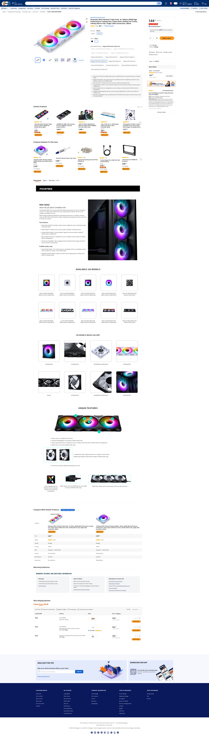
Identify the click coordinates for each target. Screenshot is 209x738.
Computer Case (26, 12)
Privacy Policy (109, 725)
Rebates (121, 708)
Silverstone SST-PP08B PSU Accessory (129, 160)
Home (4, 12)
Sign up (79, 671)
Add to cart (166, 38)
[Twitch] (111, 732)
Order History (67, 696)
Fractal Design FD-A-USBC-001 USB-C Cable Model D (110, 160)
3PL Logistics (122, 698)
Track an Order (39, 696)
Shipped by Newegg (123, 696)
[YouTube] (108, 732)
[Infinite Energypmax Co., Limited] (99, 636)
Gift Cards (121, 711)
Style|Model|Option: (105, 46)
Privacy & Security (40, 703)
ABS (148, 696)
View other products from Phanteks (117, 590)
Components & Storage (14, 12)
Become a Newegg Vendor (125, 703)
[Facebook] (91, 732)
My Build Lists (67, 706)
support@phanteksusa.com (123, 586)
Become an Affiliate (123, 701)
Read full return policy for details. (82, 589)
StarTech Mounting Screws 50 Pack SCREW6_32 (88, 160)
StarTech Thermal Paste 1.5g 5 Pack (66, 158)
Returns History (67, 698)
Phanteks (42, 12)
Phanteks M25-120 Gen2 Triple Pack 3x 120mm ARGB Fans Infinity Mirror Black (43, 125)
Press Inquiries (94, 696)
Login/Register (67, 693)
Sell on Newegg (122, 693)
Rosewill (149, 698)
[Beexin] (99, 627)
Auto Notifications (68, 713)
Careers (93, 698)
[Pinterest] (105, 732)
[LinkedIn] (101, 732)
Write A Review (161, 112)
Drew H (150, 108)
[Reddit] (86, 22)
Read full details (42, 586)
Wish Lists (66, 703)
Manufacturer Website (114, 583)
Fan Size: (95, 31)
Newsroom (93, 701)
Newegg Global (150, 693)
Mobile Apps (122, 713)
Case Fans (35, 12)
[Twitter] (95, 732)
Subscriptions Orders (68, 711)
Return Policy (39, 701)
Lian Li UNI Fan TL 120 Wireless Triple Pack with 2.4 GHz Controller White (110, 125)
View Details (169, 76)
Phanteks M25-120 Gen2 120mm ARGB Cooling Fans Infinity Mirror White (42, 161)
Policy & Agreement (100, 725)
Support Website (113, 588)
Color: (94, 38)
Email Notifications (68, 708)
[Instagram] (98, 732)
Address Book (67, 701)
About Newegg (94, 693)
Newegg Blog (94, 703)
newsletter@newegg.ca (122, 723)
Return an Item (39, 698)
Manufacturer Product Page (115, 581)
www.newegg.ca (130, 728)
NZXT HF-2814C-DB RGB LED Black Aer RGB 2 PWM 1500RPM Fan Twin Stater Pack (87, 125)
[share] (87, 19)
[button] (17, 3)
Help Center (38, 693)
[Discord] (115, 732)
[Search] (159, 3)
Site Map (121, 706)
